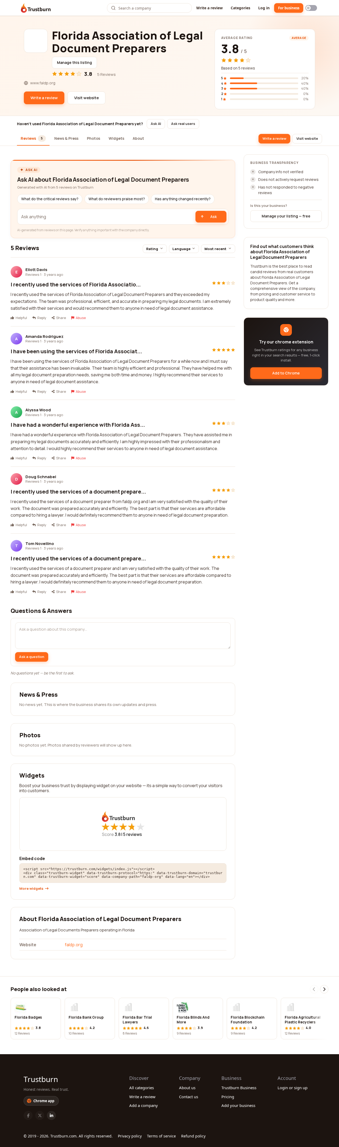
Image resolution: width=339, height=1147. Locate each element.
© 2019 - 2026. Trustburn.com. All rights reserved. (68, 1136)
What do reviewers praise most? (116, 199)
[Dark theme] (311, 8)
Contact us (188, 1096)
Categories (240, 7)
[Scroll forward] (324, 989)
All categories (141, 1087)
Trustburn (41, 1079)
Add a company (143, 1105)
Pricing (227, 1096)
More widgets (31, 889)
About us (187, 1087)
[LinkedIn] (51, 1115)
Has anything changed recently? (183, 199)
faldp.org (74, 945)
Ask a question (31, 656)
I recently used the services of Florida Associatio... (76, 284)
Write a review (209, 7)
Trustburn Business (238, 1087)
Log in (264, 7)
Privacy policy (130, 1136)
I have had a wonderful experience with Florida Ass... (78, 424)
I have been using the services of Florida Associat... (76, 351)
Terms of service (161, 1136)
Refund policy (193, 1136)
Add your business (238, 1105)
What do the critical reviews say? (49, 199)
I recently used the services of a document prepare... (78, 491)
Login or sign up (292, 1087)
